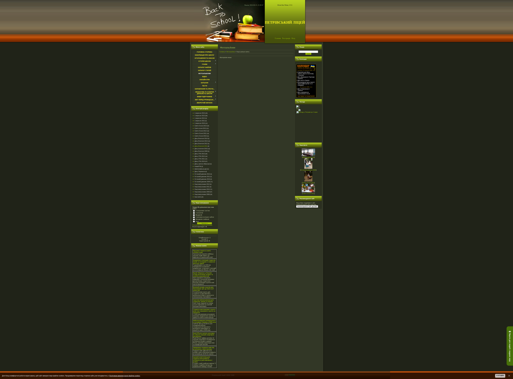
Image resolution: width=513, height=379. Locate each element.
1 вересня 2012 (200, 118)
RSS (290, 5)
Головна (278, 38)
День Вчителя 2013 (201, 141)
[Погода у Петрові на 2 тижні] (307, 112)
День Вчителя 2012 (201, 143)
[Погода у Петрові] (297, 108)
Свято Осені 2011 (200, 133)
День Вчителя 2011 (201, 146)
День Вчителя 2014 (201, 138)
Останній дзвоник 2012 (202, 174)
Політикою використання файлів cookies (124, 376)
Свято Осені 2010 (201, 136)
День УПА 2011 (200, 159)
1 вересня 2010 (200, 123)
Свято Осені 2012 (201, 131)
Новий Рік (198, 166)
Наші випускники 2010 (202, 189)
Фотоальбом (230, 52)
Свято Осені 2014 (201, 126)
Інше (197, 221)
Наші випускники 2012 (202, 184)
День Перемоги (200, 171)
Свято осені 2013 (200, 128)
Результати (196, 225)
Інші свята (198, 197)
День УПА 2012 (200, 156)
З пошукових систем (203, 210)
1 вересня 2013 (200, 115)
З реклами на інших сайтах (205, 217)
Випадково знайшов (202, 219)
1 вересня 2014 (200, 113)
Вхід (293, 38)
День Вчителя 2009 (201, 151)
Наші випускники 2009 (202, 192)
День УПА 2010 (200, 161)
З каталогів (199, 213)
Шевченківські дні (200, 169)
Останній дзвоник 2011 (202, 176)
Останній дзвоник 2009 (202, 181)
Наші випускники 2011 (202, 186)
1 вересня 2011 (200, 120)
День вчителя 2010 (201, 148)
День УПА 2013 (200, 153)
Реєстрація (286, 38)
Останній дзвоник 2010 (202, 179)
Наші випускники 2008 (202, 194)
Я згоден (500, 375)
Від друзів (199, 215)
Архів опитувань (206, 225)
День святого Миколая (202, 164)
